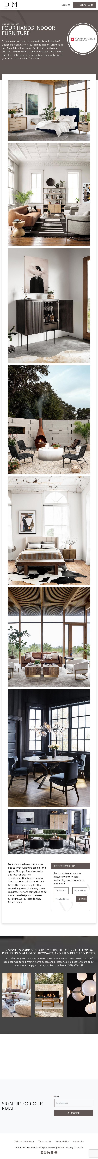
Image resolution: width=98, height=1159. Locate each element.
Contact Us (78, 1141)
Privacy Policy (62, 1141)
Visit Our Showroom (24, 1141)
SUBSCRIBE (74, 1113)
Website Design (64, 1147)
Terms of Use (44, 1141)
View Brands (16, 998)
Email (56, 1096)
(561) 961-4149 (9, 51)
